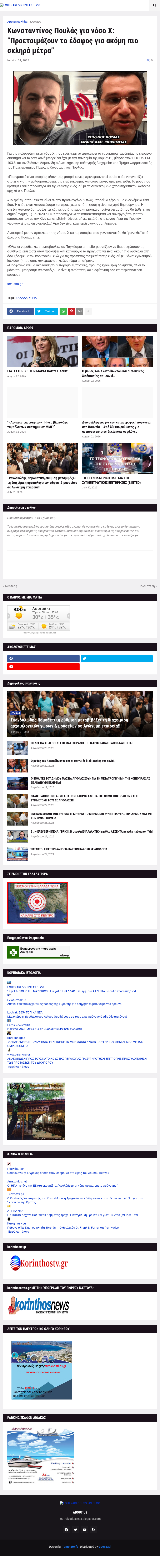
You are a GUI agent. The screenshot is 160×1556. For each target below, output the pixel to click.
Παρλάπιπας (15, 1168)
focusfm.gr (14, 284)
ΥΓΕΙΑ (33, 297)
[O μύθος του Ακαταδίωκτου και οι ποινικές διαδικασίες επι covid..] (117, 351)
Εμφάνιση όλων (18, 1066)
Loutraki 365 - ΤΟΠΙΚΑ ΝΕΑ (24, 1012)
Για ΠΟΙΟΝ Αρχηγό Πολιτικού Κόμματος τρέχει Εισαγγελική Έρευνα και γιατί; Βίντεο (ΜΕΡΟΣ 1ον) (72, 1215)
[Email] (79, 311)
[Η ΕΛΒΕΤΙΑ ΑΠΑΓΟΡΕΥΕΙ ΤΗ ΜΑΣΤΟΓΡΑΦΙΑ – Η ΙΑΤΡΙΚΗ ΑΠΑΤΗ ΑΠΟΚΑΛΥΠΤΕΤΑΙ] (17, 748)
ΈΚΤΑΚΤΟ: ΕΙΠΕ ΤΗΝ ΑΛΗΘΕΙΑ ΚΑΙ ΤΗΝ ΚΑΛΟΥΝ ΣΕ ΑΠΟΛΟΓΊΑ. (69, 849)
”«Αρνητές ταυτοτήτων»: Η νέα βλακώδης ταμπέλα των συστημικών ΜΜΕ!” (37, 424)
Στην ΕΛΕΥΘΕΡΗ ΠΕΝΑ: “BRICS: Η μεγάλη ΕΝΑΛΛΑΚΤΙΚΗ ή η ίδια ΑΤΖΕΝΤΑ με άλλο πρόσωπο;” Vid (91, 831)
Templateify (70, 1546)
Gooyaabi (105, 1546)
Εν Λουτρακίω (16, 1000)
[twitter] (117, 658)
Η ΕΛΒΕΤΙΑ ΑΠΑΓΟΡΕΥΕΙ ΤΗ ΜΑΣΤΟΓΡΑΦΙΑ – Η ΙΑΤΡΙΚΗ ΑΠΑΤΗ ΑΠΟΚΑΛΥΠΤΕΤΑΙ (81, 743)
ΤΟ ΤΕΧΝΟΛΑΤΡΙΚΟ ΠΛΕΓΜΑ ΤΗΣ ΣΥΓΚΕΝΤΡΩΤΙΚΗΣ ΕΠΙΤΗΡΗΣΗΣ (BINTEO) (111, 480)
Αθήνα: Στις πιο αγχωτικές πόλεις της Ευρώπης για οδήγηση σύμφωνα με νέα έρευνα (64, 1004)
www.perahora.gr (18, 1054)
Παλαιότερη (147, 586)
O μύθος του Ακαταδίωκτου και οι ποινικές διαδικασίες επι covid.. (113, 373)
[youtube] (43, 666)
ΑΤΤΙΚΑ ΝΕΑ (15, 1210)
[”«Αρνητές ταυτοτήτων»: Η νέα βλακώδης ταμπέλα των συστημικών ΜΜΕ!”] (42, 402)
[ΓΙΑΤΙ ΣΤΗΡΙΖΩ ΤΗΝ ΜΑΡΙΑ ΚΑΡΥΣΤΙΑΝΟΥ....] (42, 351)
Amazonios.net (17, 1181)
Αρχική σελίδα (17, 21)
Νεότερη (11, 586)
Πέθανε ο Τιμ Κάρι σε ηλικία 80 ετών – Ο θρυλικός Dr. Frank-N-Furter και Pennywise (63, 1227)
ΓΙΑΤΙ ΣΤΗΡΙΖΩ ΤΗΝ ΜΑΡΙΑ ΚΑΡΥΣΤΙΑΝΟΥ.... (39, 371)
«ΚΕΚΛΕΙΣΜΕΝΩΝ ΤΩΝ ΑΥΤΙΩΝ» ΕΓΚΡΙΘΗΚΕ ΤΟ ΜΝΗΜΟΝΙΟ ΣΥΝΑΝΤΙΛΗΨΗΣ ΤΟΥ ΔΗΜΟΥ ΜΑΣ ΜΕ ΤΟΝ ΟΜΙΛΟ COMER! (91, 816)
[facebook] (43, 658)
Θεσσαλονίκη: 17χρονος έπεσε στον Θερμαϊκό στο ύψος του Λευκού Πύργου (58, 1173)
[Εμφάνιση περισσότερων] (88, 311)
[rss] (93, 1529)
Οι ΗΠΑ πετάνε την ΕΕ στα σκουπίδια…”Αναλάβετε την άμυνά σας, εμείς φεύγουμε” (62, 1185)
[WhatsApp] (63, 311)
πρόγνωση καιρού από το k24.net (40, 633)
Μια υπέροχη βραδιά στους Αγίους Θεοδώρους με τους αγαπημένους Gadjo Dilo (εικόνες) (67, 1016)
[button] (154, 5)
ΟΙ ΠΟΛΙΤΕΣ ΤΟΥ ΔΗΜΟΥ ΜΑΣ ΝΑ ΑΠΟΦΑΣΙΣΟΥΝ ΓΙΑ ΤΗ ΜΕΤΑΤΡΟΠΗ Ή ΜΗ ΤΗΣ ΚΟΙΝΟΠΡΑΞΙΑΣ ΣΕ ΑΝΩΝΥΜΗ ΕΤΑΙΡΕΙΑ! (90, 781)
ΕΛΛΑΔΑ (35, 21)
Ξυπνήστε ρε (15, 1194)
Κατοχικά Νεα (16, 1223)
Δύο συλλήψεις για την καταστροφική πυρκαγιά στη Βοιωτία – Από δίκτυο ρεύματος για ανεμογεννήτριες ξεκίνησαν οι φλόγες (116, 426)
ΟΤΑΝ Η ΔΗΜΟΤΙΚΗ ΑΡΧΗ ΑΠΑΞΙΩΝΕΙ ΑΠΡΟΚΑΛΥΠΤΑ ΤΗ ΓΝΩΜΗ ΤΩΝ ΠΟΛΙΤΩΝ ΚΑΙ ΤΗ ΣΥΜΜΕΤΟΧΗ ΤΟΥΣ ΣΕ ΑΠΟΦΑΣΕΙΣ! (85, 798)
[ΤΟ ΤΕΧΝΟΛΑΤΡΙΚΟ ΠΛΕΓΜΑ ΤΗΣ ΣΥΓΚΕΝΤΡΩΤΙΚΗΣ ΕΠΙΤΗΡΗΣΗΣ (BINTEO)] (117, 458)
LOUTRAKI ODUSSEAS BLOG (25, 987)
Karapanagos (16, 1037)
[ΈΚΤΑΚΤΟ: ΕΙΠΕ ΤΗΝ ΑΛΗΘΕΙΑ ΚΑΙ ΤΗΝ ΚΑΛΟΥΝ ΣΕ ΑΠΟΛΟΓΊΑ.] (17, 854)
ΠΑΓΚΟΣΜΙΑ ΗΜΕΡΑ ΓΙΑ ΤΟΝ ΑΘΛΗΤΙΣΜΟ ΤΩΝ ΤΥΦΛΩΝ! (44, 1029)
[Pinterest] (71, 311)
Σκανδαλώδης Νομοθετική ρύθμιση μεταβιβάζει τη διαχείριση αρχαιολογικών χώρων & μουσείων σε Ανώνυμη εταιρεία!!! (42, 482)
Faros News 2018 (18, 1025)
